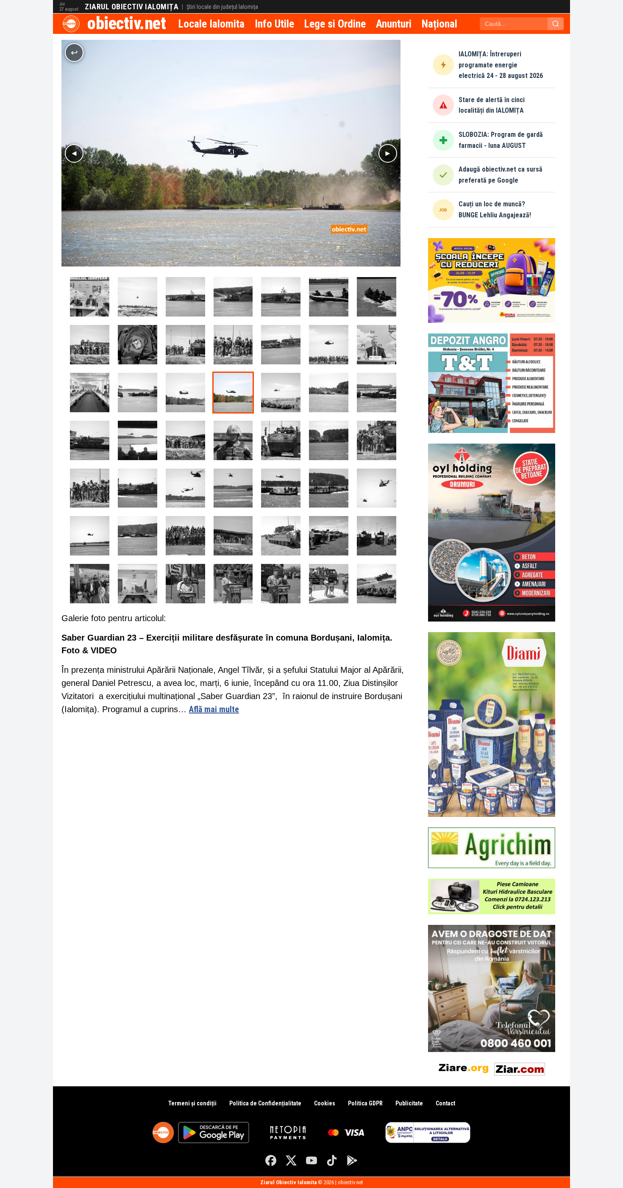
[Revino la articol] (74, 52)
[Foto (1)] (137, 583)
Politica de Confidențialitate (265, 1103)
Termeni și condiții (192, 1103)
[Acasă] (71, 24)
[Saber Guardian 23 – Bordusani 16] (280, 583)
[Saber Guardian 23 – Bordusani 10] (376, 440)
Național (439, 23)
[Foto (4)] (89, 392)
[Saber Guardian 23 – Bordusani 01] (89, 535)
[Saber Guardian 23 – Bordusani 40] (89, 440)
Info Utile (274, 23)
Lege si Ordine (335, 23)
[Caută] (556, 23)
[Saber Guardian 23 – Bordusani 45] (185, 392)
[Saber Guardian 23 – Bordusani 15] (328, 583)
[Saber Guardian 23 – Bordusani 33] (280, 296)
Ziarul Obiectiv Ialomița (131, 7)
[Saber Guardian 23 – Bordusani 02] (376, 488)
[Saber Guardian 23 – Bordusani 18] (185, 583)
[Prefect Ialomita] (376, 344)
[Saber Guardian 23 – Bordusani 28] (185, 344)
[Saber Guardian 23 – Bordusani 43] (280, 392)
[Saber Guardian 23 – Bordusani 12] (328, 440)
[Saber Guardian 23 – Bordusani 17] (233, 583)
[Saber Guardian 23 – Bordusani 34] (233, 296)
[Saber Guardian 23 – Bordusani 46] (137, 392)
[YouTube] (311, 1160)
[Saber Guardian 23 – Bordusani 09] (89, 488)
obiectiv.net (126, 23)
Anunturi (394, 23)
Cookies (324, 1103)
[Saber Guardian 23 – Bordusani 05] (280, 488)
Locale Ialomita (211, 23)
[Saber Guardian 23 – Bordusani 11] (376, 583)
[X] (291, 1160)
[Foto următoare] (387, 153)
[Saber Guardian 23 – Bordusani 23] (233, 535)
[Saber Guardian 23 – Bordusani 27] (233, 344)
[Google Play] (352, 1160)
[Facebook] (270, 1160)
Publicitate (409, 1103)
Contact (445, 1103)
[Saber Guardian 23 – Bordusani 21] (328, 535)
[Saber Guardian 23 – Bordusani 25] (233, 440)
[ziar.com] (519, 1067)
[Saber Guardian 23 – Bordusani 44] (233, 392)
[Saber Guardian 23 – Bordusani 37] (280, 344)
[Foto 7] (89, 296)
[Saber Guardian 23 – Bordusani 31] (376, 296)
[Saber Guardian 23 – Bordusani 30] (89, 344)
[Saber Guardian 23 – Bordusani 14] (185, 535)
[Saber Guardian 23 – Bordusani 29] (137, 344)
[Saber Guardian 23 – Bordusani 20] (376, 535)
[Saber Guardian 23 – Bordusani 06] (233, 488)
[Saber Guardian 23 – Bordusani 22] (280, 535)
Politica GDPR (365, 1103)
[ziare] (463, 1067)
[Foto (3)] (137, 440)
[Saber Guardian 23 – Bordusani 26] (185, 440)
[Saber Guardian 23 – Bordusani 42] (328, 392)
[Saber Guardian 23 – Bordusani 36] (137, 296)
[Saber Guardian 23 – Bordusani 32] (328, 296)
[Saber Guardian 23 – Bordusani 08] (137, 488)
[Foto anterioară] (74, 153)
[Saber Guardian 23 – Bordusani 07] (185, 488)
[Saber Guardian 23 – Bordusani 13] (137, 535)
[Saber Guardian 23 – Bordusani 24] (280, 440)
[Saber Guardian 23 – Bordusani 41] (376, 392)
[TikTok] (331, 1160)
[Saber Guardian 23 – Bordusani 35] (185, 296)
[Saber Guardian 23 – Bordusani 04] (328, 488)
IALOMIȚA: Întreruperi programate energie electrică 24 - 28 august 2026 (501, 65)
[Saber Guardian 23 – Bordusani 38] (328, 344)
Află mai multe (214, 709)
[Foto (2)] (89, 583)
